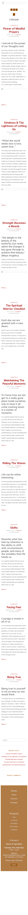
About (14, 795)
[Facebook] (11, 10)
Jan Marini (14, 823)
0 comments (17, 34)
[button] (14, 14)
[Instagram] (16, 10)
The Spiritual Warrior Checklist (14, 307)
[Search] (25, 740)
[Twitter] (14, 10)
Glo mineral (14, 826)
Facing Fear (14, 607)
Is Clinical (14, 820)
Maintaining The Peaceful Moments (14, 382)
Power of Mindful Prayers (14, 30)
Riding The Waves (13, 463)
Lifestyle (14, 25)
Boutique (14, 803)
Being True (14, 677)
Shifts (14, 527)
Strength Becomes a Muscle (14, 224)
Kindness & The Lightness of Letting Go (14, 126)
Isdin (14, 817)
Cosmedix (14, 830)
